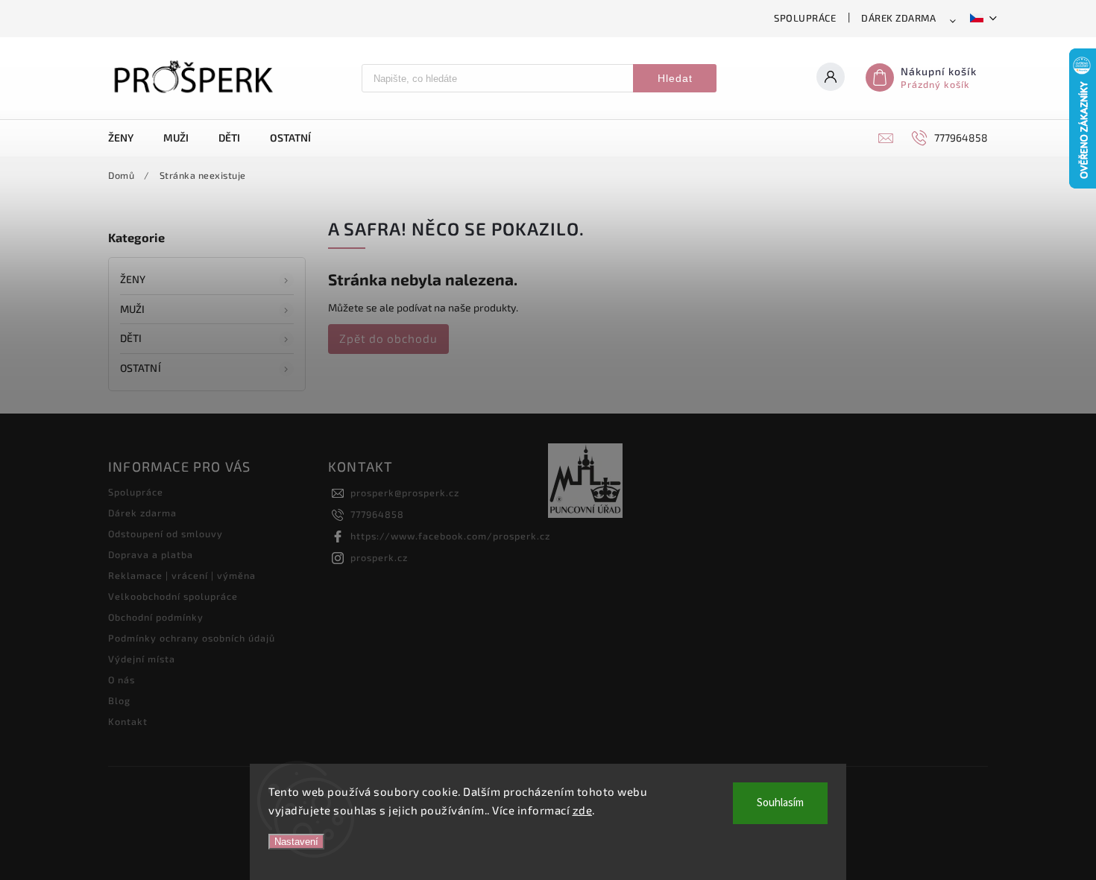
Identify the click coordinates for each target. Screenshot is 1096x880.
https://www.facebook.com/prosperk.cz (450, 536)
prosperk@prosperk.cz (404, 492)
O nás (121, 680)
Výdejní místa (141, 659)
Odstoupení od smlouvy (165, 533)
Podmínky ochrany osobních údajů (191, 638)
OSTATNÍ (140, 367)
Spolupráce (805, 18)
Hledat (675, 78)
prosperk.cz (379, 557)
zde (583, 810)
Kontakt (128, 721)
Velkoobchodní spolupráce (173, 596)
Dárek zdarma (898, 18)
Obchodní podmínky (156, 617)
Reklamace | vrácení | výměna (182, 575)
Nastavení (296, 841)
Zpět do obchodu (388, 338)
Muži (132, 309)
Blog (119, 700)
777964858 (377, 514)
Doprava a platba (150, 554)
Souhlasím (780, 803)
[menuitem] (128, 137)
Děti (131, 338)
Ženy (132, 279)
